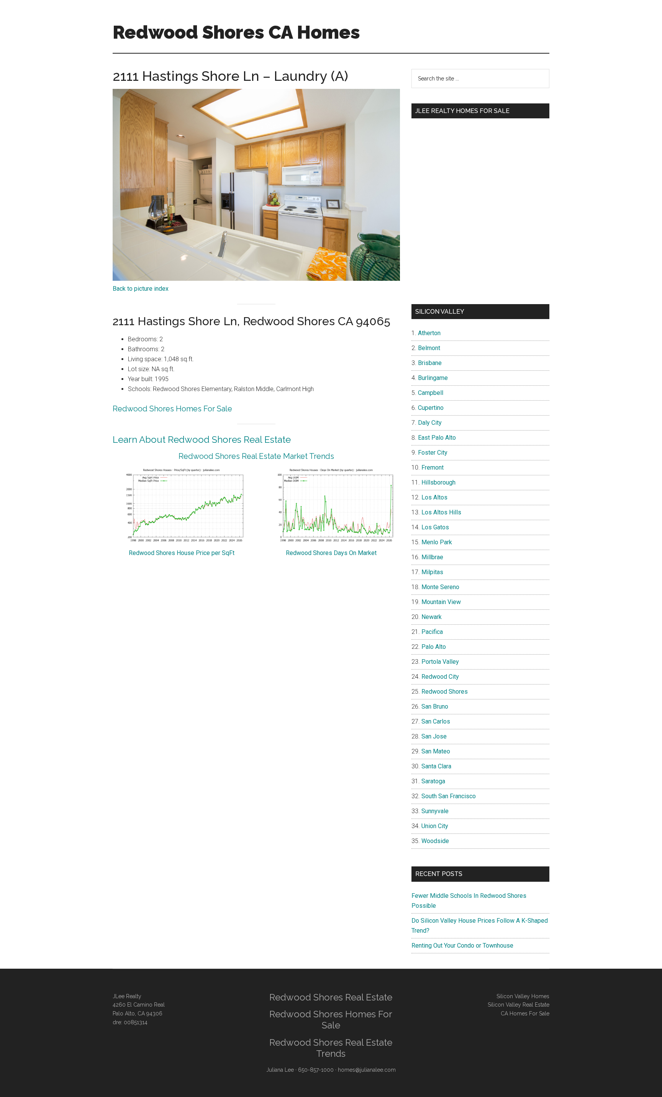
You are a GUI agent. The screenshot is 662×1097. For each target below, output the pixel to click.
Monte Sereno (440, 587)
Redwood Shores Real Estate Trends (330, 1048)
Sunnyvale (435, 811)
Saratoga (433, 781)
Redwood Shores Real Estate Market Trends (256, 456)
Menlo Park (436, 542)
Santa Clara (436, 766)
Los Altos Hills (441, 512)
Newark (431, 617)
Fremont (432, 467)
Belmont (429, 348)
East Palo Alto (437, 437)
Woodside (435, 841)
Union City (434, 826)
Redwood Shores (444, 691)
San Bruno (434, 706)
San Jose (434, 736)
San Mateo (435, 751)
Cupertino (431, 407)
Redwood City (440, 676)
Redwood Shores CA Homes (236, 32)
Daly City (430, 422)
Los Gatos (435, 527)
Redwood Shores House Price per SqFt (181, 553)
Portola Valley (440, 661)
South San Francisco (448, 796)
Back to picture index (141, 288)
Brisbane (430, 363)
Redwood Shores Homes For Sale (172, 408)
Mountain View (441, 602)
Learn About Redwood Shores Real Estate (202, 439)
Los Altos (434, 497)
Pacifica (432, 631)
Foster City (432, 452)
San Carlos (435, 721)
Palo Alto (433, 646)
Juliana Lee (280, 1070)
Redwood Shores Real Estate (330, 997)
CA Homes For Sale (525, 1013)
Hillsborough (438, 482)
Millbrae (432, 557)
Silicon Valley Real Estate (518, 1005)
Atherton (429, 333)
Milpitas (432, 572)
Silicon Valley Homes (522, 996)
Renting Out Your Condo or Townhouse (462, 945)
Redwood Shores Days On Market (331, 553)
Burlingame (433, 377)
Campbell (430, 392)
